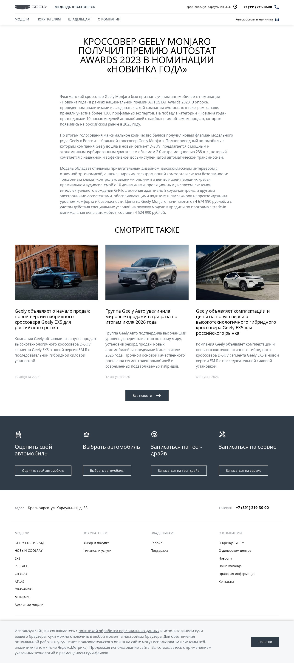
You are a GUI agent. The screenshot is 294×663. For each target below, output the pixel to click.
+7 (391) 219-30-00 (252, 507)
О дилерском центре (235, 550)
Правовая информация (237, 574)
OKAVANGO (24, 589)
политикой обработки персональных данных (119, 630)
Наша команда (230, 566)
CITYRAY (21, 574)
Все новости (142, 395)
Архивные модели (29, 604)
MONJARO (22, 597)
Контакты (226, 581)
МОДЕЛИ (22, 19)
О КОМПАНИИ (109, 19)
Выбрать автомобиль (107, 470)
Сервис (156, 543)
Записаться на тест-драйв (178, 470)
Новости (225, 558)
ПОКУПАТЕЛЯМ (49, 19)
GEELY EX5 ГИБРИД (29, 543)
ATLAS (19, 581)
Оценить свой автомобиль (43, 470)
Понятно (265, 642)
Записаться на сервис (243, 470)
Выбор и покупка (96, 543)
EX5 (17, 558)
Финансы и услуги (97, 550)
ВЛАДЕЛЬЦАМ (79, 19)
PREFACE (21, 566)
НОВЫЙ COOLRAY (28, 550)
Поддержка (159, 550)
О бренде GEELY (231, 543)
